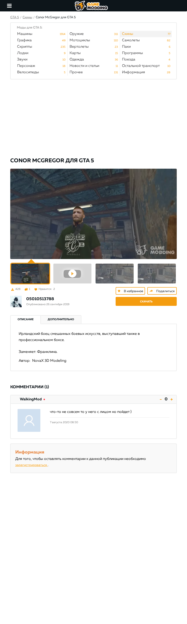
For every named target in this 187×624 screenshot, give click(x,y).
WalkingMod (31, 399)
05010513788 (40, 299)
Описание (26, 319)
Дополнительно (61, 319)
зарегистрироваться (31, 465)
